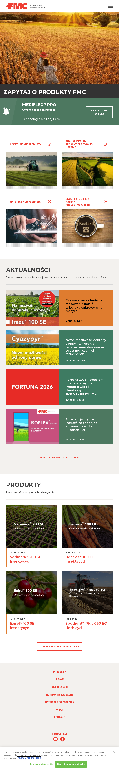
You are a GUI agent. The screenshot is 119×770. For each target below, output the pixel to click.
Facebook (62, 739)
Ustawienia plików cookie (41, 764)
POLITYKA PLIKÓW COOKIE (29, 758)
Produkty (59, 671)
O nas (59, 709)
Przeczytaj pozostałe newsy (59, 457)
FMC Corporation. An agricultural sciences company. (45, 6)
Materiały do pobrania (59, 702)
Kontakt (59, 717)
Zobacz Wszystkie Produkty (59, 646)
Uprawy (59, 679)
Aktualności (60, 687)
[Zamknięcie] (114, 752)
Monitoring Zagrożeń (59, 694)
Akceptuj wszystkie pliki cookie (71, 764)
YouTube (55, 739)
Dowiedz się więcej (99, 112)
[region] (59, 758)
